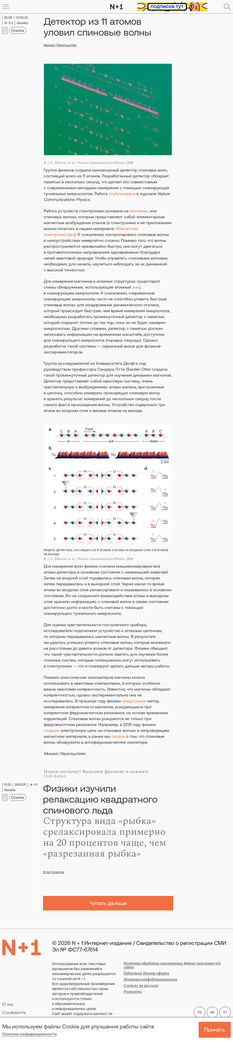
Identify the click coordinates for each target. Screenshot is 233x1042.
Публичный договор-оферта (146, 973)
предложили (134, 701)
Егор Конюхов (53, 872)
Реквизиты (133, 991)
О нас (8, 1004)
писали (118, 736)
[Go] (5, 6)
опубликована (122, 193)
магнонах (139, 210)
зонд (136, 287)
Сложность (14, 1012)
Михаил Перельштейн (60, 45)
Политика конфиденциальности (29, 1034)
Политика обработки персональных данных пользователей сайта (172, 965)
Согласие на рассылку (141, 985)
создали (52, 730)
